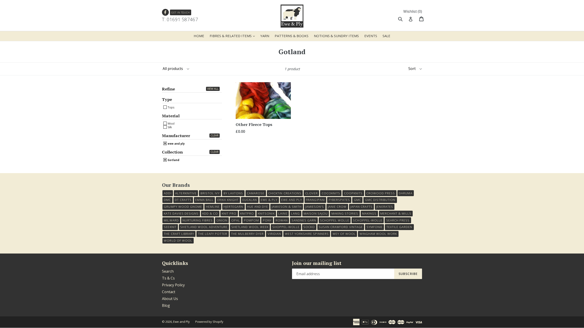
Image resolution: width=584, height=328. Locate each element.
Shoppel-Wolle (286, 227)
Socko (309, 227)
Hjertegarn (233, 207)
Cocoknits (331, 193)
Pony (267, 220)
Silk (169, 127)
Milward (171, 220)
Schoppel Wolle (334, 220)
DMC (167, 200)
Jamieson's (314, 207)
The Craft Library (179, 234)
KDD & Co (210, 213)
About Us (170, 298)
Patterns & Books (291, 35)
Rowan (282, 220)
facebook (165, 12)
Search (168, 271)
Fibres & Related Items (233, 35)
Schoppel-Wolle (367, 220)
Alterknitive (185, 193)
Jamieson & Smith (287, 207)
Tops (170, 107)
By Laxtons (233, 193)
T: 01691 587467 (180, 19)
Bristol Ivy (210, 193)
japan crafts (361, 207)
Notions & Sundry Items (336, 35)
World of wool (178, 240)
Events (370, 35)
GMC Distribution (380, 200)
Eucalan (249, 200)
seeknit (170, 227)
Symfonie (375, 227)
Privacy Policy (173, 284)
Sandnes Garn (304, 220)
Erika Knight (228, 200)
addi (167, 193)
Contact (168, 291)
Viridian (274, 234)
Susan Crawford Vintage (341, 227)
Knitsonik (266, 213)
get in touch (180, 12)
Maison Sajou (315, 213)
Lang (295, 213)
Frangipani (315, 200)
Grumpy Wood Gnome (183, 207)
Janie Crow (337, 207)
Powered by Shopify (209, 322)
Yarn (264, 35)
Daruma (405, 193)
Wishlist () (412, 11)
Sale (386, 35)
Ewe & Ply (269, 200)
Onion (221, 220)
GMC (357, 200)
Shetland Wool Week (250, 227)
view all (213, 89)
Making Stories (344, 213)
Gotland (173, 160)
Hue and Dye (257, 207)
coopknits (353, 193)
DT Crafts (183, 200)
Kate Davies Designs (181, 213)
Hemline (213, 207)
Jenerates (384, 207)
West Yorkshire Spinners (307, 234)
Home (199, 35)
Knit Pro (229, 213)
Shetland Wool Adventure (203, 227)
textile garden (399, 227)
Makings (369, 213)
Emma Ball (204, 200)
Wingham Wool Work (378, 234)
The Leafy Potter (212, 234)
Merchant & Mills (395, 213)
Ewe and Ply (181, 322)
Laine (282, 213)
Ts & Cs (168, 278)
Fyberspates (339, 200)
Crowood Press (380, 193)
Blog (166, 305)
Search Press (397, 220)
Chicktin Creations (284, 193)
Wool (171, 123)
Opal (235, 220)
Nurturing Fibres (197, 220)
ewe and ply (176, 143)
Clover (311, 193)
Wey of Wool (344, 234)
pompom (251, 220)
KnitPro (247, 213)
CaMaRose (255, 193)
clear (215, 135)
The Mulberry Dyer (247, 234)
